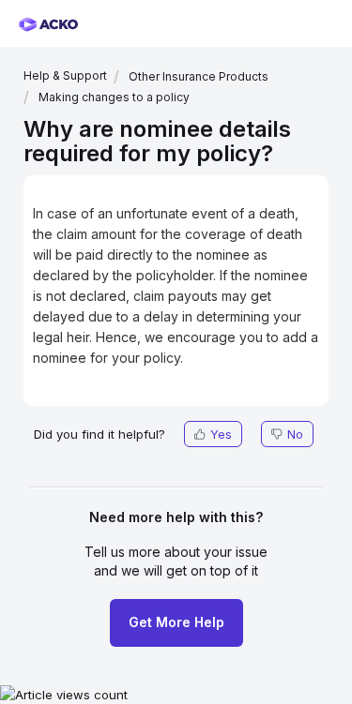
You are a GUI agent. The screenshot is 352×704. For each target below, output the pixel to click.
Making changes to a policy (114, 97)
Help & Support (65, 75)
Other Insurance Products (198, 76)
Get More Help (176, 622)
